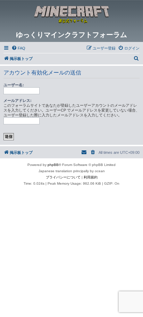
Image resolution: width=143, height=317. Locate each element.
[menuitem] (18, 48)
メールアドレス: (17, 100)
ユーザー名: (13, 85)
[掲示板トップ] (71, 15)
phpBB (53, 165)
